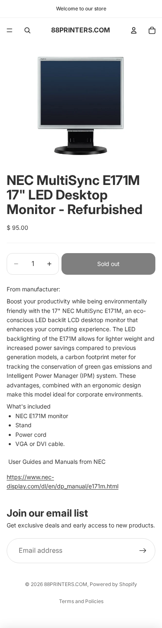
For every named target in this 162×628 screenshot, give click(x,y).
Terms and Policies (81, 601)
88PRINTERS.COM (65, 584)
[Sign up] (143, 550)
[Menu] (9, 30)
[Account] (134, 30)
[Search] (27, 30)
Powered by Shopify (113, 584)
